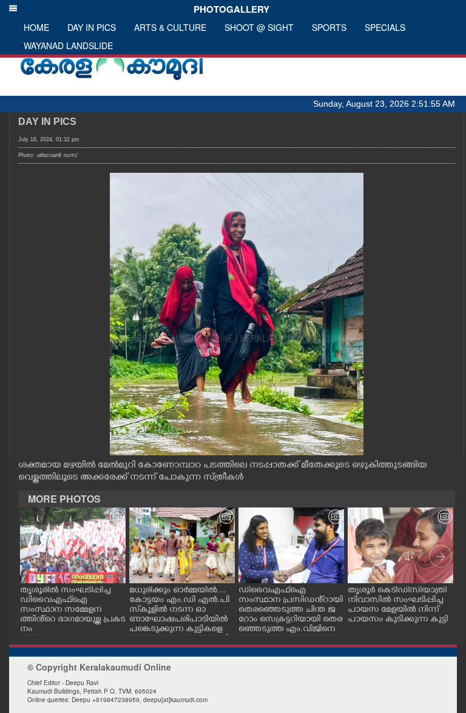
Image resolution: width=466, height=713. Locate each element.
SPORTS (329, 27)
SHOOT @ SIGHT (259, 27)
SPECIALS (385, 27)
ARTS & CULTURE (170, 27)
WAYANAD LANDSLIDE (68, 45)
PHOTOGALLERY (229, 9)
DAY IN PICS (91, 27)
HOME (36, 27)
